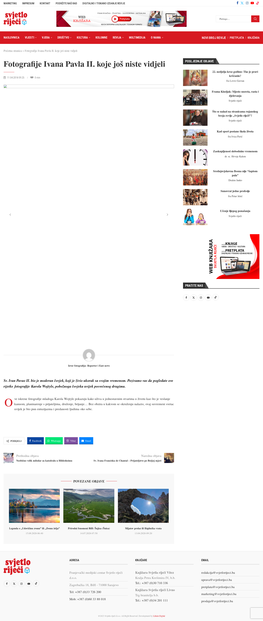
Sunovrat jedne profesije (235, 191)
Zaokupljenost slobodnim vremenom (235, 151)
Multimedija (137, 37)
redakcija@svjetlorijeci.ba (218, 572)
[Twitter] (242, 3)
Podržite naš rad (66, 3)
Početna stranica (13, 50)
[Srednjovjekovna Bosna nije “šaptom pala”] (195, 177)
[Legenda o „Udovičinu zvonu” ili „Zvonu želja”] (34, 506)
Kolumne (101, 37)
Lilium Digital (159, 615)
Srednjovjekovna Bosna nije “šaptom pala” (235, 173)
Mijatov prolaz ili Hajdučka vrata (143, 528)
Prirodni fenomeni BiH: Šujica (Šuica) (89, 528)
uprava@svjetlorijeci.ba (216, 579)
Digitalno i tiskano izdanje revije (103, 3)
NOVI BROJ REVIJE (214, 38)
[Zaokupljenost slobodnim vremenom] (195, 157)
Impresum (28, 3)
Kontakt (45, 3)
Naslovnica (12, 37)
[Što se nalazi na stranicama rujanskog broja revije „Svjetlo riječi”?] (195, 117)
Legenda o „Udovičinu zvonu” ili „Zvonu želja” (34, 528)
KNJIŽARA (253, 37)
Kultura (82, 37)
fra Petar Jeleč (235, 196)
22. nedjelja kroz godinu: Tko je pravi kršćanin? (235, 74)
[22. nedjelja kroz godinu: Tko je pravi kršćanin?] (195, 78)
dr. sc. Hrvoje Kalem (235, 156)
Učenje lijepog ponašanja (235, 211)
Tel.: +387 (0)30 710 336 (151, 583)
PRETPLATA (237, 37)
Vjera (46, 37)
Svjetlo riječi (235, 100)
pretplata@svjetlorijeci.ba (218, 587)
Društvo (63, 37)
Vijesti (29, 37)
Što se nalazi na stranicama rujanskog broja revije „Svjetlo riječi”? (235, 113)
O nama (156, 37)
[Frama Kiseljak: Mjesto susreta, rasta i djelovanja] (195, 98)
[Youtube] (252, 3)
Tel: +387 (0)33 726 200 (85, 592)
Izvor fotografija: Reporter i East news (89, 365)
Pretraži (255, 18)
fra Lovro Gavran (235, 80)
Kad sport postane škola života (235, 131)
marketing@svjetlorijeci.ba (218, 594)
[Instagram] (247, 3)
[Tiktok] (257, 3)
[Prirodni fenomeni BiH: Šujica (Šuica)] (88, 506)
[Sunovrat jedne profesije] (195, 197)
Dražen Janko (235, 180)
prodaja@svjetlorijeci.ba (217, 601)
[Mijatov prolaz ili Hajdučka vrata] (143, 506)
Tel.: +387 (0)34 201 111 (151, 600)
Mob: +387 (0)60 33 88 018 (87, 599)
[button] (10, 215)
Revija (117, 37)
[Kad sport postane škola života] (195, 137)
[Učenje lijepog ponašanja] (195, 217)
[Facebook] (237, 3)
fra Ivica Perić (235, 136)
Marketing (10, 3)
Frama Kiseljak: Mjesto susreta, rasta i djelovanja (235, 93)
